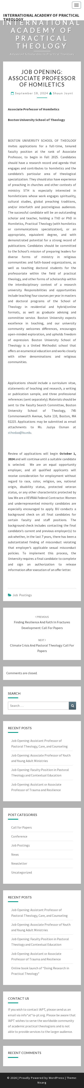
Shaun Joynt (63, 93)
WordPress (56, 1078)
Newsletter (19, 863)
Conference (19, 836)
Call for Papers (21, 827)
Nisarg (42, 1082)
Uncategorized (21, 872)
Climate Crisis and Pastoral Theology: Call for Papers (42, 645)
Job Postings (22, 595)
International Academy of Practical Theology (41, 16)
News (15, 854)
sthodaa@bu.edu (19, 432)
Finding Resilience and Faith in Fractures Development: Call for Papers (42, 622)
